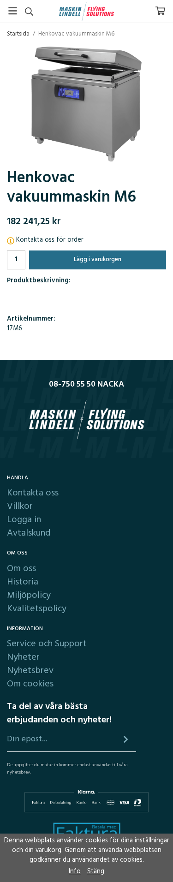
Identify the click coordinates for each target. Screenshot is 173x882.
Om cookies (30, 684)
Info (75, 871)
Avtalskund (28, 533)
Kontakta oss (33, 493)
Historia (22, 582)
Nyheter (23, 657)
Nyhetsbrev (30, 670)
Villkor (20, 506)
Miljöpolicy (29, 595)
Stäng (95, 871)
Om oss (21, 568)
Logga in (24, 520)
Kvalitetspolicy (36, 609)
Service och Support (47, 644)
